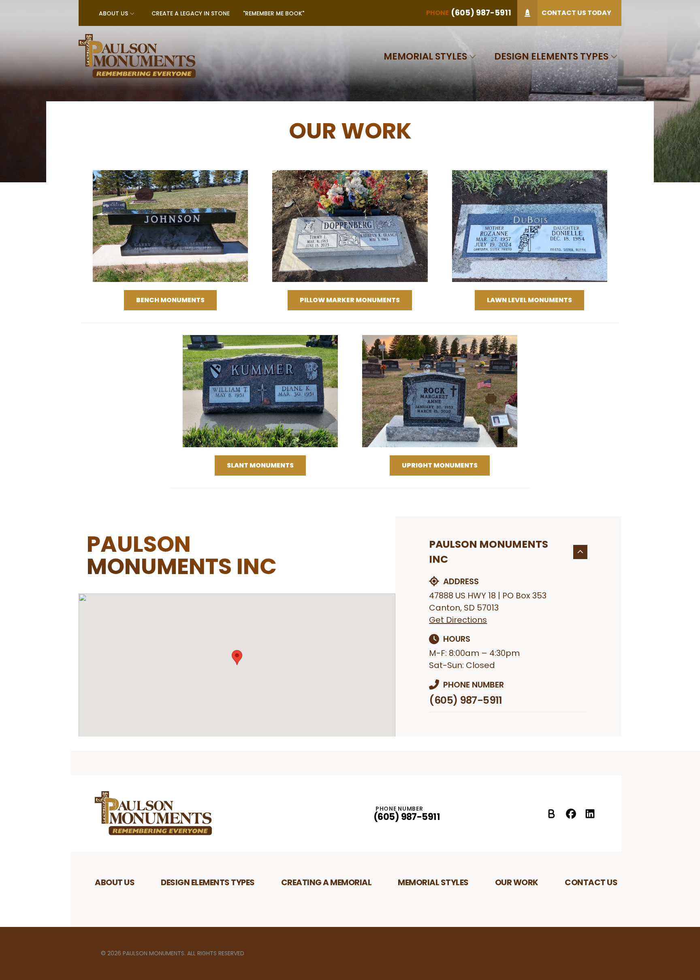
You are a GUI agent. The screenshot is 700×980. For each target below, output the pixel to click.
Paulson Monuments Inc (488, 552)
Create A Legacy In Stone (191, 13)
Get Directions (458, 620)
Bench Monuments (170, 300)
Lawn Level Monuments (529, 300)
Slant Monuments (260, 465)
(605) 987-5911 (465, 700)
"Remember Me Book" (273, 13)
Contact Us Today (576, 12)
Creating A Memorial (326, 882)
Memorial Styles (425, 56)
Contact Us (591, 882)
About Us (113, 13)
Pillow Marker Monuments (350, 300)
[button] (237, 657)
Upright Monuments (440, 465)
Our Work (516, 882)
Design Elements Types (551, 56)
